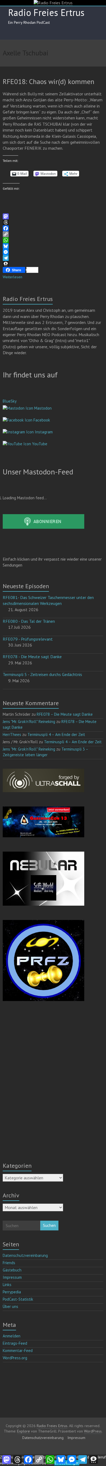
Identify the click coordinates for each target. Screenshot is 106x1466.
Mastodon (42, 408)
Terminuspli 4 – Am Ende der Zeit (56, 734)
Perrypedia (12, 1291)
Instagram (43, 431)
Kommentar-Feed (18, 1350)
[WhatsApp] (53, 240)
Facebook (41, 420)
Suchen (49, 1225)
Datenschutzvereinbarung (25, 1255)
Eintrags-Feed (15, 1343)
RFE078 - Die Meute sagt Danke (32, 656)
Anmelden (11, 1335)
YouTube (39, 443)
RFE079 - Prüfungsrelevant (28, 639)
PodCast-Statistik (18, 1299)
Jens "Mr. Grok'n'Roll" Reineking (29, 721)
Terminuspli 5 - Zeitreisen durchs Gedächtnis (42, 674)
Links (7, 1284)
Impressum (12, 1277)
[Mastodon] (53, 216)
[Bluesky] (53, 246)
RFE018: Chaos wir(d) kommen (48, 81)
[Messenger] (53, 252)
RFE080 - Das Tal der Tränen (29, 621)
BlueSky (10, 401)
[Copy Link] (53, 234)
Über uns (10, 1306)
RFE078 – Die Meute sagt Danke (65, 714)
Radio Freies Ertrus (46, 12)
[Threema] (53, 264)
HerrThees (12, 734)
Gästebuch (12, 1270)
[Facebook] (53, 228)
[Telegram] (53, 258)
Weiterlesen (12, 277)
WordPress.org (15, 1357)
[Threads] (53, 222)
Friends (9, 1262)
